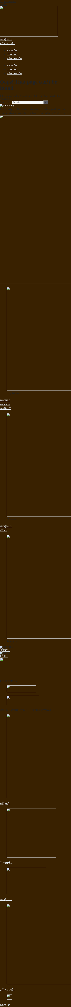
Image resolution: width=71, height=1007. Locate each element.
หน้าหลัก (12, 50)
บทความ (12, 54)
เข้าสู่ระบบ (6, 899)
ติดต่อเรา (5, 1005)
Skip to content (8, 1)
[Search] (45, 102)
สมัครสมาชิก (14, 58)
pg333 (3, 4)
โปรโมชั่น (6, 863)
